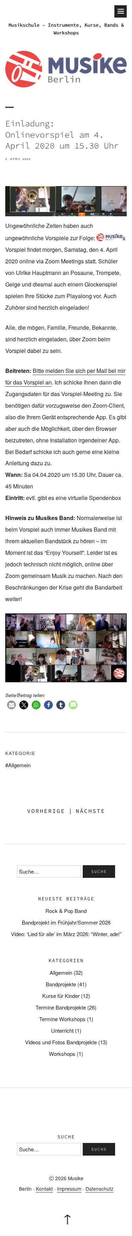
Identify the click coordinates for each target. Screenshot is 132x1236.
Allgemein (19, 765)
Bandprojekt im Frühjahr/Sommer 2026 (66, 922)
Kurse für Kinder (61, 995)
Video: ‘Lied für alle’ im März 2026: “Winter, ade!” (66, 934)
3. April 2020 (18, 159)
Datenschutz (99, 1188)
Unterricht (62, 1030)
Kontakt (44, 1188)
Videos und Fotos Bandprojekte (61, 1042)
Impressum (69, 1188)
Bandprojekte (61, 984)
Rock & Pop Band (66, 910)
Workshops (62, 1053)
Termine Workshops (62, 1019)
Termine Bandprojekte (61, 1007)
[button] (11, 705)
